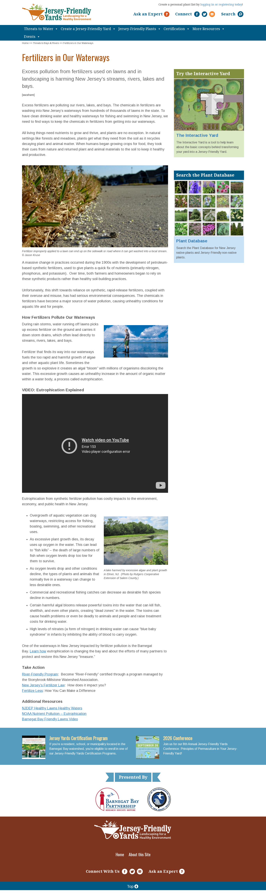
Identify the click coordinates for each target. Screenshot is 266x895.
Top (130, 886)
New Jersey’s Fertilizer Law (43, 685)
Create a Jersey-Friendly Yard (86, 29)
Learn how (38, 651)
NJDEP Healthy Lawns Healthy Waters (52, 708)
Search (228, 14)
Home (25, 43)
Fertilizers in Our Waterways (78, 43)
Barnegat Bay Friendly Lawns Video (50, 719)
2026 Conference (177, 737)
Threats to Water (38, 29)
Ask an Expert (148, 14)
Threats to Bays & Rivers (46, 43)
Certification (174, 29)
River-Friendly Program (40, 674)
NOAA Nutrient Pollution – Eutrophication (54, 714)
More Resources (206, 29)
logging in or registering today (221, 4)
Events (29, 37)
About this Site (140, 854)
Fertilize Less (32, 691)
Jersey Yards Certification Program (78, 737)
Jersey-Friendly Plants (137, 29)
